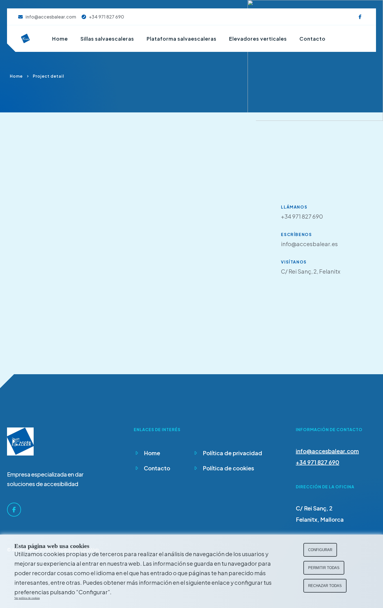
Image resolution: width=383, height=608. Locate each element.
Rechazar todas (325, 586)
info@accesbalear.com (327, 450)
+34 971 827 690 (317, 462)
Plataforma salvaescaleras (181, 38)
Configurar (320, 550)
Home (60, 38)
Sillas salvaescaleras (107, 38)
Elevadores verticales (258, 38)
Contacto (312, 38)
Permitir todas (324, 568)
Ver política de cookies (27, 598)
